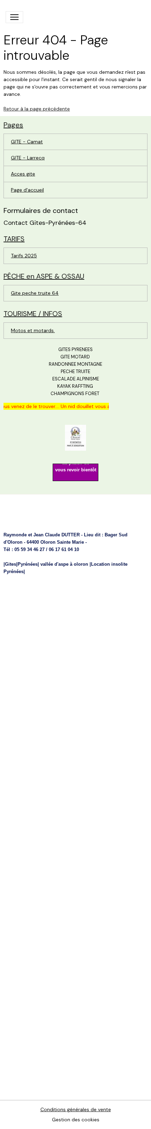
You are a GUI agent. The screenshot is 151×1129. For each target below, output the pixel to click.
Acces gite (23, 174)
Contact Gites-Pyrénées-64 (45, 223)
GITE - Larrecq (28, 158)
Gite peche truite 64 (35, 293)
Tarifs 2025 (24, 255)
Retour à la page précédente (37, 109)
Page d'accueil (27, 190)
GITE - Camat (27, 141)
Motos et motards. (33, 330)
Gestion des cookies (75, 1119)
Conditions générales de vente (75, 1109)
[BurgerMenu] (14, 17)
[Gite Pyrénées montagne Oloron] (75, 437)
